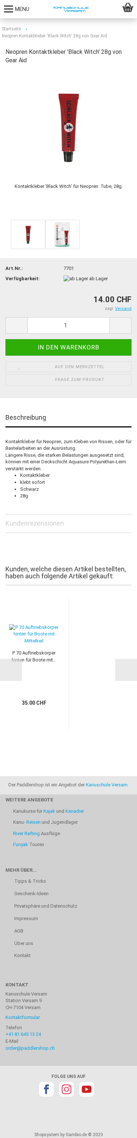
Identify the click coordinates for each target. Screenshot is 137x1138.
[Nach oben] (117, 1127)
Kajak (49, 811)
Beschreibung (25, 417)
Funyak (20, 844)
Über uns (23, 943)
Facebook (46, 1089)
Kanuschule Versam (107, 784)
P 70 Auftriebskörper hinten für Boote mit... (34, 656)
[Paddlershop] (69, 9)
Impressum (25, 918)
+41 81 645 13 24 (23, 1034)
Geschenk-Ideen (31, 893)
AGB (18, 931)
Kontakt (22, 955)
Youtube (86, 1089)
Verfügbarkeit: (22, 278)
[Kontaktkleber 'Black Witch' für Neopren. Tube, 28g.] (68, 126)
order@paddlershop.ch (30, 1048)
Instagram (66, 1089)
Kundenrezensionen (34, 523)
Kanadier (74, 811)
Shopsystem (46, 1134)
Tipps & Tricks (29, 881)
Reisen (33, 822)
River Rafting (26, 833)
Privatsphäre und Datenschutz (45, 906)
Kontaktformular (22, 1017)
